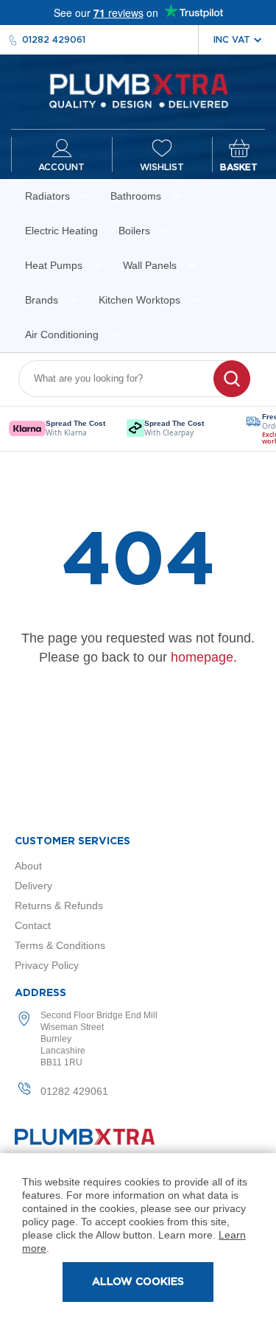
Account (61, 167)
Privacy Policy (47, 965)
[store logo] (138, 92)
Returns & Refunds (59, 905)
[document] (138, 1238)
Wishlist (162, 167)
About (28, 866)
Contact (33, 925)
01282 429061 (53, 39)
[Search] (231, 378)
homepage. (204, 657)
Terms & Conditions (60, 945)
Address (40, 993)
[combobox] (125, 378)
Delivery (33, 886)
